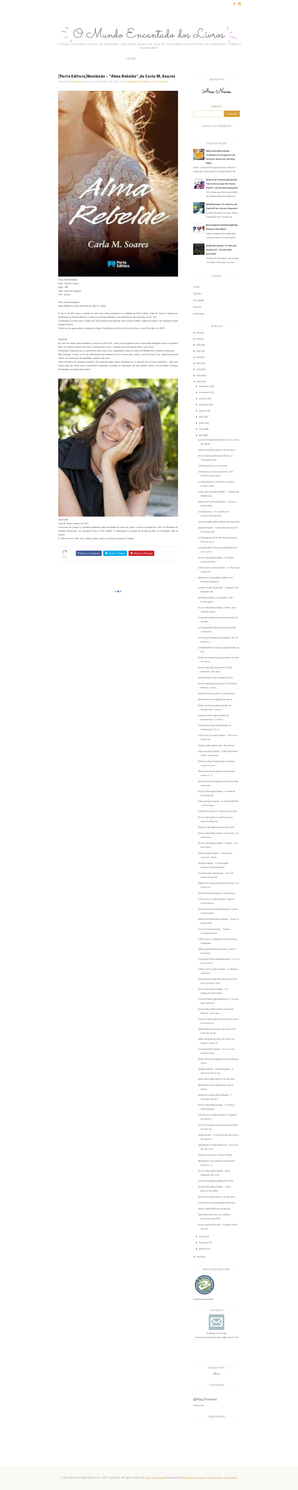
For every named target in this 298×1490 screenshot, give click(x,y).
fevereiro (203, 1242)
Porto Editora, (160, 81)
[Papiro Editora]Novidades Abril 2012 (216, 827)
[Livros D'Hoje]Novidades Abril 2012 (215, 1181)
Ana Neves (77, 81)
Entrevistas (198, 313)
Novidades (198, 300)
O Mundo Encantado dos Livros (149, 35)
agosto (202, 410)
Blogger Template (193, 1477)
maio (201, 429)
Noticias (197, 307)
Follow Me (198, 1405)
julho (201, 416)
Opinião (197, 293)
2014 (198, 369)
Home (130, 58)
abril (201, 435)
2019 (198, 339)
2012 (198, 381)
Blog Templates (155, 1477)
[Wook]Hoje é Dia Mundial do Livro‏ (215, 677)
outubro (203, 398)
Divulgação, (130, 81)
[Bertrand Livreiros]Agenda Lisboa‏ (215, 699)
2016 (198, 357)
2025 (198, 332)
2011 (198, 1256)
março (202, 1236)
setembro (204, 404)
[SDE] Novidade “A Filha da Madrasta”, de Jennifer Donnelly (221, 249)
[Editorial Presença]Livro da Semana (216, 450)
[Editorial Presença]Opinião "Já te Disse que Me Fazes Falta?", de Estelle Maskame (222, 183)
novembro (204, 392)
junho (202, 423)
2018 (198, 345)
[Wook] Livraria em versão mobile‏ (215, 1155)
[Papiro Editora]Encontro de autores (216, 745)
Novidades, (145, 81)
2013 (198, 375)
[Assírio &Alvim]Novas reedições (214, 1208)
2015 (198, 363)
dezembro (204, 386)
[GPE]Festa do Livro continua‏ (212, 465)
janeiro (202, 1248)
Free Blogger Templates (222, 1477)
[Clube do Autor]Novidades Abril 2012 (216, 1202)
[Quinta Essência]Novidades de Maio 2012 (219, 521)
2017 (198, 351)
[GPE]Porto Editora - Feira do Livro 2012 (217, 811)
